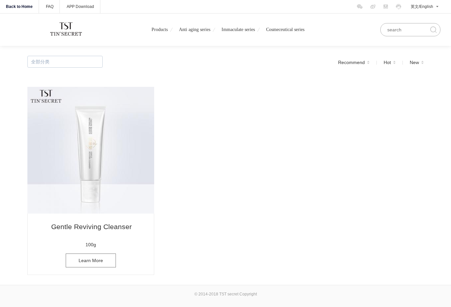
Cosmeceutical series (285, 29)
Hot (387, 62)
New (414, 62)
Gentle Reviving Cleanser (91, 226)
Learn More (91, 260)
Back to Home (19, 6)
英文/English (422, 6)
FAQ (49, 6)
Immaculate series (238, 29)
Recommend (351, 62)
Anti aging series (194, 29)
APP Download (80, 6)
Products (160, 29)
